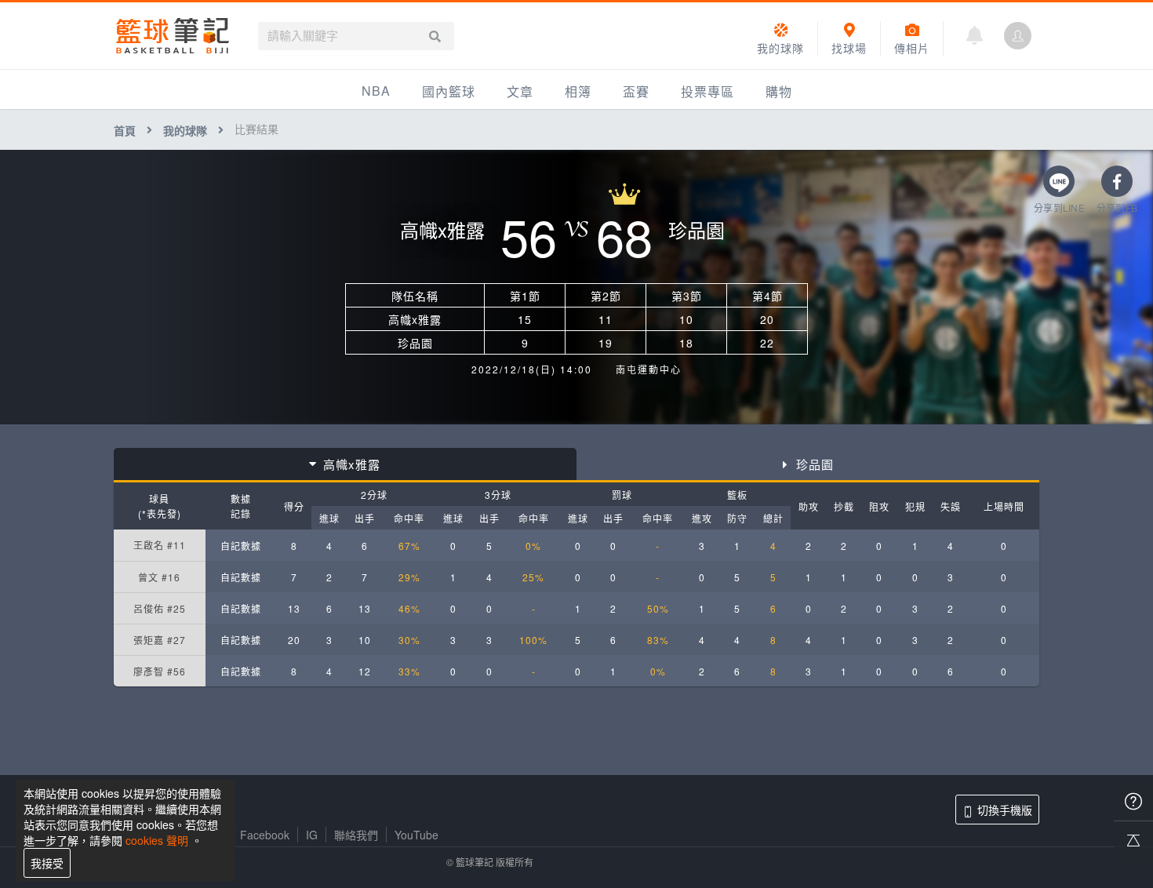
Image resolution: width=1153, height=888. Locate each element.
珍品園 (815, 464)
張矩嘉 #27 (159, 639)
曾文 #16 (159, 577)
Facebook (264, 835)
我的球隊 (185, 130)
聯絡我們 (356, 835)
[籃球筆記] (172, 35)
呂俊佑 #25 (159, 608)
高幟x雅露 (351, 464)
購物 (779, 91)
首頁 (125, 130)
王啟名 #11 (159, 544)
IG (312, 835)
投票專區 (707, 91)
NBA (376, 91)
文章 (520, 91)
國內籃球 (448, 91)
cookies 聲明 (156, 840)
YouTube (416, 835)
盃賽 (636, 91)
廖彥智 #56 (159, 671)
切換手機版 (1004, 809)
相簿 (578, 91)
